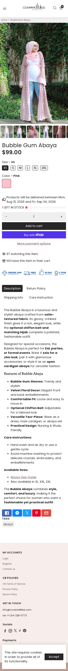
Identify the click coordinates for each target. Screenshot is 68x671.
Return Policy (36, 288)
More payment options (34, 244)
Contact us (9, 569)
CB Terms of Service (14, 584)
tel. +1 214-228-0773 (15, 615)
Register (7, 563)
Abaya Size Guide (23, 477)
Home (4, 20)
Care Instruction (41, 297)
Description (12, 288)
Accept (54, 657)
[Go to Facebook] (7, 513)
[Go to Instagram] (10, 631)
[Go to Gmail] (46, 513)
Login (5, 558)
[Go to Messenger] (17, 513)
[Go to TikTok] (20, 631)
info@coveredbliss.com (17, 609)
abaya (8, 524)
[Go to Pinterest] (36, 513)
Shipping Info (13, 297)
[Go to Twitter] (27, 513)
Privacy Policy (10, 589)
